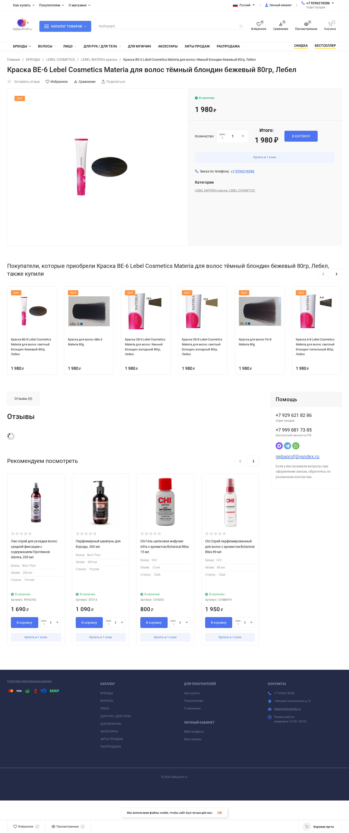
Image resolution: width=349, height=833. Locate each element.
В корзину (24, 622)
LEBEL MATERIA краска (99, 59)
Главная (13, 59)
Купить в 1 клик (264, 157)
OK (219, 813)
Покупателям (193, 701)
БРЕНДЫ (33, 59)
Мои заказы (193, 739)
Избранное (59, 82)
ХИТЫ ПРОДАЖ (111, 739)
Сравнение (87, 82)
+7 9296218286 (318, 3)
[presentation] (323, 273)
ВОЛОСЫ (106, 701)
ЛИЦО (104, 708)
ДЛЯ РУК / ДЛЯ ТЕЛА (115, 716)
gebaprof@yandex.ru (297, 456)
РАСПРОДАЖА (110, 746)
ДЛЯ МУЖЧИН (110, 724)
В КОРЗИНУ (301, 136)
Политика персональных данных (29, 681)
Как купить (192, 693)
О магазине (192, 708)
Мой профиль (194, 731)
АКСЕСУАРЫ (109, 731)
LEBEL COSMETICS (60, 59)
